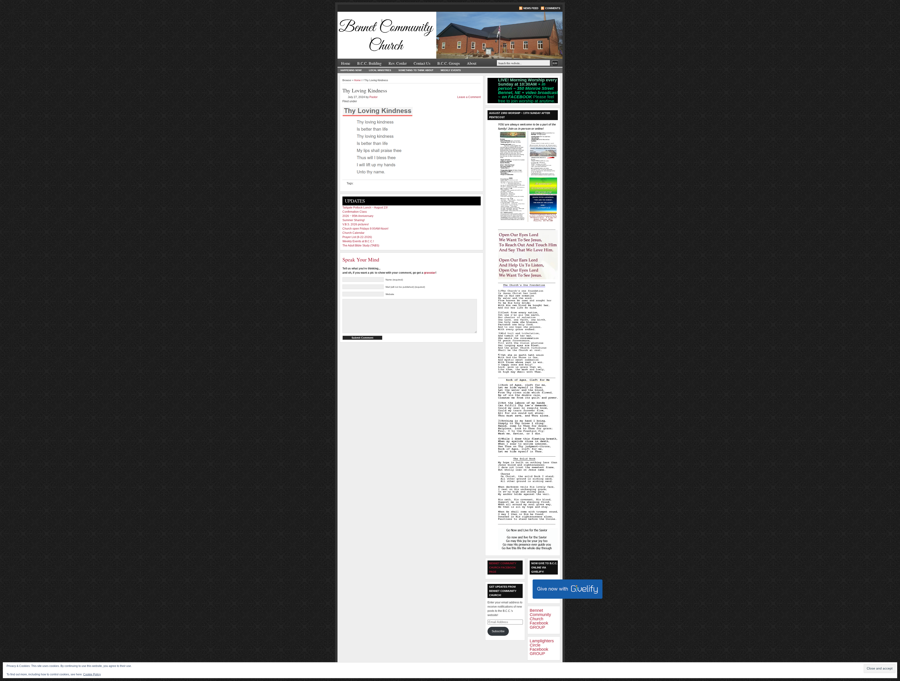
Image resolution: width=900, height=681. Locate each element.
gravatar (429, 272)
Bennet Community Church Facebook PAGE (502, 567)
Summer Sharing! (353, 220)
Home (345, 63)
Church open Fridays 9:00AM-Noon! (365, 228)
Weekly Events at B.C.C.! (358, 241)
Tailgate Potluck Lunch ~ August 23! (365, 207)
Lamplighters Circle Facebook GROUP (542, 647)
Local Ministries (380, 70)
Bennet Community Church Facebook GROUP (540, 619)
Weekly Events (451, 70)
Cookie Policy (92, 674)
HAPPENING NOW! (351, 70)
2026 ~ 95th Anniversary (357, 216)
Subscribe (498, 631)
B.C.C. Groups (448, 63)
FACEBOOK (520, 97)
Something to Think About (415, 70)
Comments (552, 8)
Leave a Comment (469, 97)
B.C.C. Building (369, 63)
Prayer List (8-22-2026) (357, 237)
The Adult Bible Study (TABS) (360, 245)
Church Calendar (353, 233)
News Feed (530, 8)
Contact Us (422, 63)
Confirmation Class (354, 211)
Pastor (373, 97)
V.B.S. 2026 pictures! (355, 224)
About (471, 63)
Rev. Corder (398, 63)
